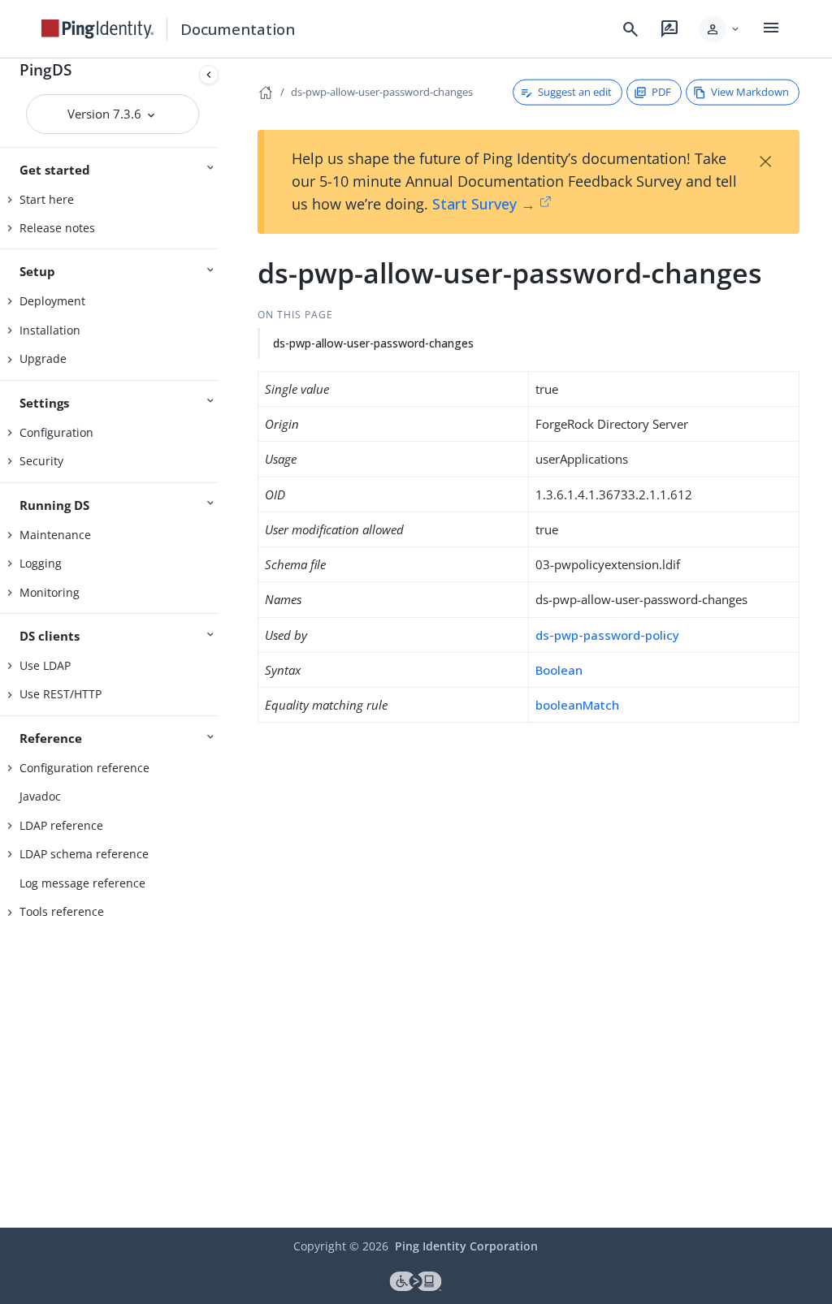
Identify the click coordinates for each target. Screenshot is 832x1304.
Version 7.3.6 (106, 114)
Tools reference (62, 911)
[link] (97, 29)
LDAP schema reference (84, 853)
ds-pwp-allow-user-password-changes (382, 91)
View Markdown (750, 91)
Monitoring (50, 592)
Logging (41, 563)
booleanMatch (577, 705)
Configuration (56, 432)
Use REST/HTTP (61, 694)
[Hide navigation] (209, 74)
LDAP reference (61, 825)
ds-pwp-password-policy (607, 635)
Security (41, 460)
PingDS (46, 69)
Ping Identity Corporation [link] (466, 1246)
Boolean (559, 670)
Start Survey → (483, 204)
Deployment (52, 301)
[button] (720, 29)
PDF (661, 91)
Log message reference (82, 883)
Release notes (57, 227)
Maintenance (55, 534)
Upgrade (43, 358)
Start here (47, 199)
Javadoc (40, 796)
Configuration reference (85, 767)
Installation (50, 330)
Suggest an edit (575, 91)
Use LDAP (45, 665)
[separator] (225, 643)
